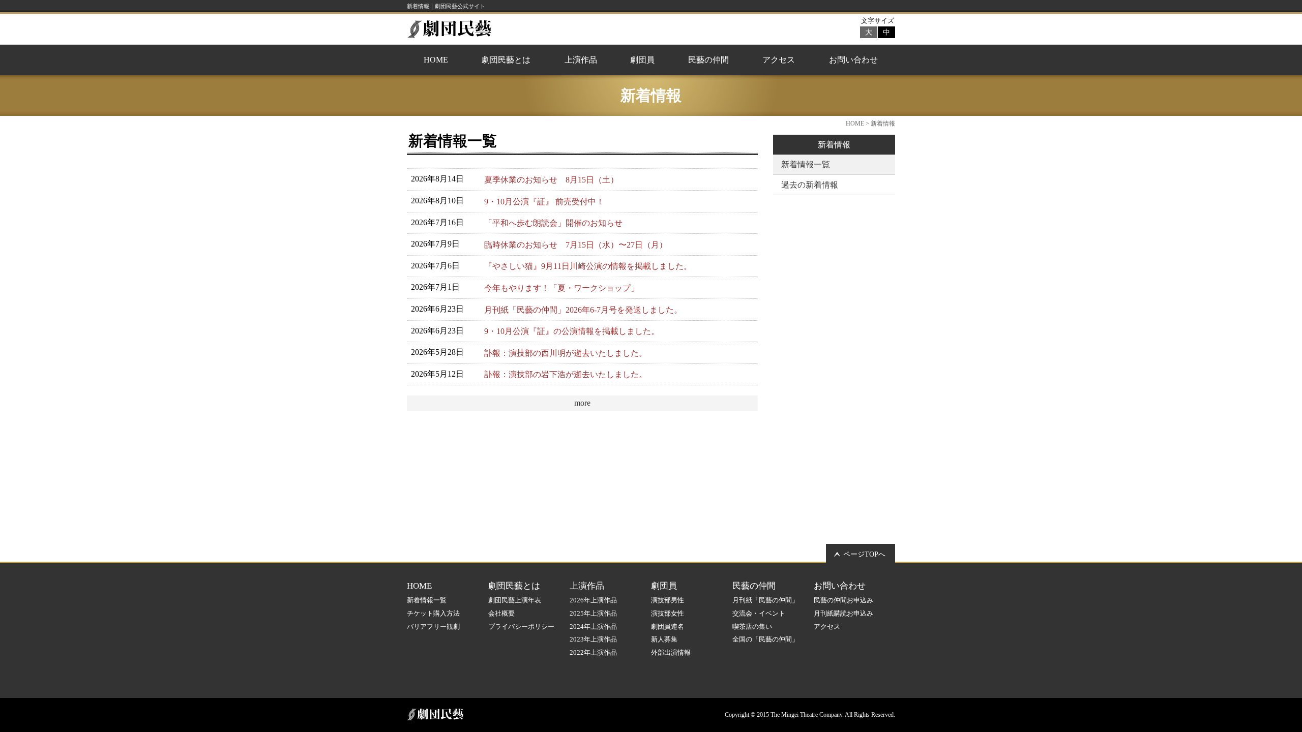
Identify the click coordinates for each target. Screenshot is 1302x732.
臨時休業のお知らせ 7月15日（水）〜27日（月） (575, 244)
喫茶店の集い (752, 626)
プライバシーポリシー (521, 626)
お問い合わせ (853, 59)
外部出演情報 (671, 652)
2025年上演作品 (593, 613)
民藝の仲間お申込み (843, 600)
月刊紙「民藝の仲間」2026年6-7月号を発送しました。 (583, 310)
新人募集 (664, 639)
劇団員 (642, 59)
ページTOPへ (864, 554)
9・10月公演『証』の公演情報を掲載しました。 (571, 331)
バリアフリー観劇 (433, 626)
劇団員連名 (667, 626)
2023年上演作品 (593, 639)
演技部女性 (667, 613)
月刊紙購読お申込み (843, 613)
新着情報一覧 (805, 164)
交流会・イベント (758, 613)
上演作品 (581, 59)
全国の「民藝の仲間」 (765, 639)
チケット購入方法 (433, 613)
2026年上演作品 (593, 600)
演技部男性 (667, 600)
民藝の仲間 (708, 59)
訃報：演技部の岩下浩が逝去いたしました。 (565, 374)
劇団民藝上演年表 (514, 600)
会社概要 (501, 613)
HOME (436, 59)
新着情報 (834, 144)
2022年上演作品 (593, 652)
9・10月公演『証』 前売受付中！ (544, 201)
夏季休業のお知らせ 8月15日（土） (551, 179)
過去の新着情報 (809, 184)
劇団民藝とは (506, 59)
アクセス (778, 59)
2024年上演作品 (593, 626)
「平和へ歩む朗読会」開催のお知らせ (553, 223)
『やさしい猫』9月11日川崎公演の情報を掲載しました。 (588, 266)
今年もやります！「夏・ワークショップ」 (561, 288)
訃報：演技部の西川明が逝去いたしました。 (565, 353)
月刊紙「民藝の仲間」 (765, 600)
